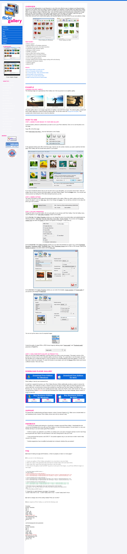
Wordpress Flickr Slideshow (8, 82)
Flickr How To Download (7, 121)
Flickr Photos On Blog (7, 126)
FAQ (4, 34)
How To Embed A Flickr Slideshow (9, 131)
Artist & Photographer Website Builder (35, 71)
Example (5, 41)
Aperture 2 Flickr (5, 100)
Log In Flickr (5, 113)
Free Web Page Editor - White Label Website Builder (38, 72)
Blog (4, 31)
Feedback (5, 27)
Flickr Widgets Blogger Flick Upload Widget (11, 134)
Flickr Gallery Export (6, 87)
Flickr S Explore (5, 90)
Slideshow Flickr (5, 95)
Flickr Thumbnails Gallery (7, 98)
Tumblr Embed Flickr (6, 123)
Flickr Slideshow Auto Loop (8, 108)
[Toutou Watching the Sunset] (75, 101)
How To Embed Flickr (6, 92)
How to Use (5, 29)
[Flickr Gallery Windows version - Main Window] (43, 28)
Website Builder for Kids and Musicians (35, 74)
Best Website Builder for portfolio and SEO (35, 69)
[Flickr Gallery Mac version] (68, 28)
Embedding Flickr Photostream (8, 105)
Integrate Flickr (5, 116)
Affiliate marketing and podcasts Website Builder (37, 77)
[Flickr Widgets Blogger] (12, 59)
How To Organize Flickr (7, 103)
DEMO (4, 36)
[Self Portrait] (55, 101)
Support (4, 43)
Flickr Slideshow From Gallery (8, 118)
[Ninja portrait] (35, 101)
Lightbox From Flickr (6, 129)
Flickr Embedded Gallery (7, 111)
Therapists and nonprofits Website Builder (35, 75)
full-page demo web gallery (73, 111)
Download (5, 38)
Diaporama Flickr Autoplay (7, 85)
